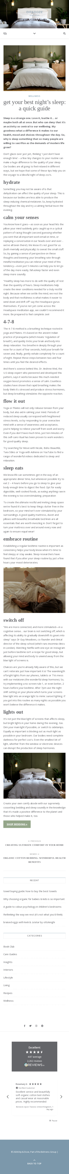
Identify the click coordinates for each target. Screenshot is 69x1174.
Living (6, 985)
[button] (8, 1097)
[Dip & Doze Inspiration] (34, 13)
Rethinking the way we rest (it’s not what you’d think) (32, 914)
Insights (7, 962)
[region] (34, 1097)
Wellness (34, 96)
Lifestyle (8, 977)
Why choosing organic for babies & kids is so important (34, 899)
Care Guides (10, 954)
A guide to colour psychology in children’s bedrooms (32, 906)
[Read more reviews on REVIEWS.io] (34, 1065)
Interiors (8, 969)
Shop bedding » (17, 824)
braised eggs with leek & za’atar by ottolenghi (29, 922)
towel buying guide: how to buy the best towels (30, 891)
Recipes (7, 993)
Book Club (8, 946)
